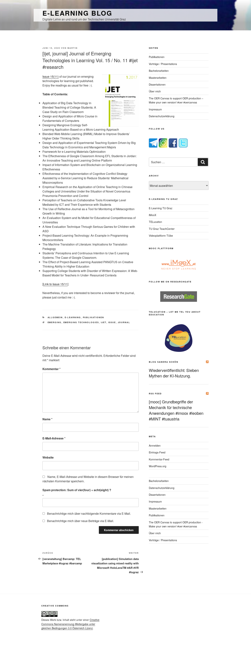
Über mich (155, 91)
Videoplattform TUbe (161, 235)
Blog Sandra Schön (163, 361)
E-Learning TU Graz (160, 208)
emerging (55, 322)
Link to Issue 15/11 (55, 284)
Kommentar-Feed (159, 459)
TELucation (155, 222)
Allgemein (55, 317)
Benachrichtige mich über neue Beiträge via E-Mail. (80, 521)
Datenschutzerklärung (161, 116)
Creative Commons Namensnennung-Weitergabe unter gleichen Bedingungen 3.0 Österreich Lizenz (70, 624)
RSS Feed (155, 393)
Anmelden (155, 445)
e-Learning (73, 317)
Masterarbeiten (157, 77)
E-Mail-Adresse (53, 438)
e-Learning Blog (77, 13)
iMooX (152, 215)
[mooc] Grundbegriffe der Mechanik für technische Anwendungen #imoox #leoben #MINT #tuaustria (176, 410)
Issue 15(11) (50, 76)
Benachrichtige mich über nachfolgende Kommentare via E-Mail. (89, 513)
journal (124, 322)
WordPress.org (157, 466)
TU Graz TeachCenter (162, 229)
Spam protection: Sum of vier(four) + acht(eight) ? (76, 490)
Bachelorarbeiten (159, 71)
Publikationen (93, 317)
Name (47, 419)
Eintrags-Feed (157, 452)
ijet (103, 322)
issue (112, 322)
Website (48, 457)
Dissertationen (157, 84)
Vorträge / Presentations (163, 64)
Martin (72, 48)
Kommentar (51, 369)
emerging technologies (81, 322)
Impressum (155, 109)
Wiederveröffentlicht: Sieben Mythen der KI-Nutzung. (174, 373)
